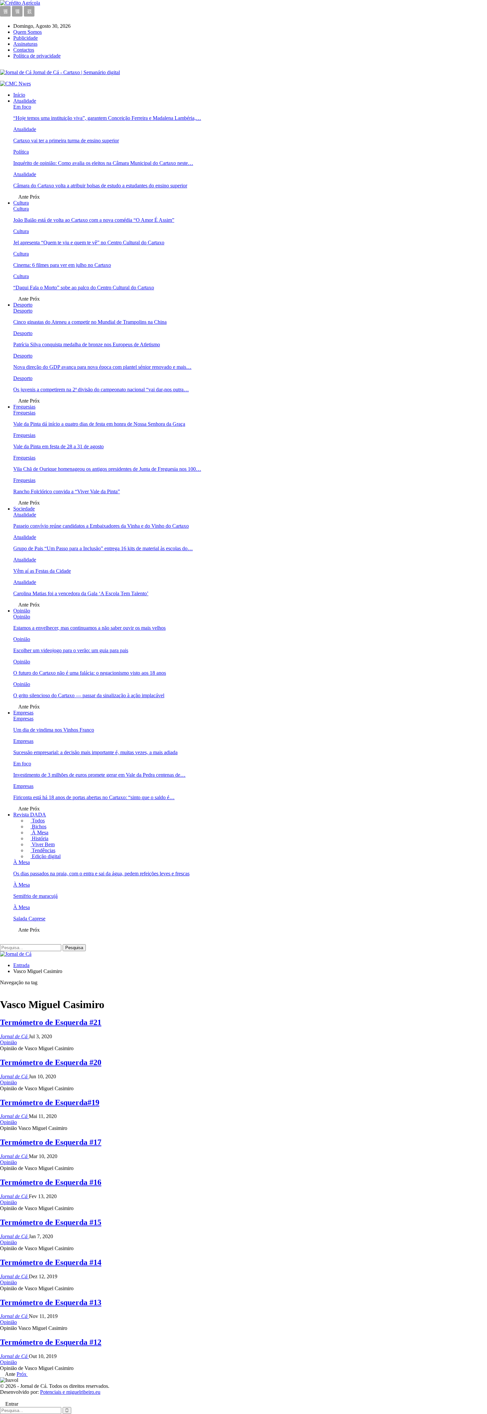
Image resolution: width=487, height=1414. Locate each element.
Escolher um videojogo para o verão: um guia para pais (70, 650)
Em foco (22, 107)
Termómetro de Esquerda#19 (49, 1102)
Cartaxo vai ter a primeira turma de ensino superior (66, 140)
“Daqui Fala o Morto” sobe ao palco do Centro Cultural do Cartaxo (83, 287)
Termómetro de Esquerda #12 (50, 1342)
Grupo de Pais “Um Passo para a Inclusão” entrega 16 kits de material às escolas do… (103, 548)
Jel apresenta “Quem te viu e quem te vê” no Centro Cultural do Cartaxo (88, 242)
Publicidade (25, 38)
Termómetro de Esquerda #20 (50, 1062)
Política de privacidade (37, 56)
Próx (22, 1374)
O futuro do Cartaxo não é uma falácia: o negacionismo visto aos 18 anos (89, 673)
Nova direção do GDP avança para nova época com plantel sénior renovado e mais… (102, 367)
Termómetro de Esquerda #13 (50, 1302)
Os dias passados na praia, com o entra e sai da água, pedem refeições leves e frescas (101, 873)
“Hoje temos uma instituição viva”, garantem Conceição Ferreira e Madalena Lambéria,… (107, 118)
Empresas (23, 712)
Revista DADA (29, 814)
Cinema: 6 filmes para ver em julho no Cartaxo (62, 265)
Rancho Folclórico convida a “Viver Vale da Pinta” (66, 491)
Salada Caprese (29, 918)
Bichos (38, 826)
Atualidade (24, 101)
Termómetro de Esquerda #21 (50, 1022)
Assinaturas (25, 44)
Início (19, 95)
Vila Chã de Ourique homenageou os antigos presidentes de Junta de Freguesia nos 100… (107, 469)
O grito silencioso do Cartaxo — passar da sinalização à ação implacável (88, 695)
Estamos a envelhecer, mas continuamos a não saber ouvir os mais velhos (89, 628)
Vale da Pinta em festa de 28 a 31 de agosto (58, 446)
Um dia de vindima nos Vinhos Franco (53, 730)
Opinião (21, 610)
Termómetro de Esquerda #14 (50, 1262)
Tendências (42, 850)
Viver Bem (42, 844)
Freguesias (24, 407)
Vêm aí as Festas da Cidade (42, 571)
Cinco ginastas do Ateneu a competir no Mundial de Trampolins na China (90, 322)
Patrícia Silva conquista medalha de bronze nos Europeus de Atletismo (86, 344)
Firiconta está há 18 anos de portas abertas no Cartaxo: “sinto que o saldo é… (94, 797)
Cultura (21, 203)
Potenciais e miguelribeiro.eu (70, 1392)
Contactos (23, 50)
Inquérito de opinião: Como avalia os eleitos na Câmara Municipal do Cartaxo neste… (103, 163)
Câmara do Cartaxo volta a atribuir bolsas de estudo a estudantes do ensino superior (100, 185)
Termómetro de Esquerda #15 (50, 1222)
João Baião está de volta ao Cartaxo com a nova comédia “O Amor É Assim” (93, 220)
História (39, 838)
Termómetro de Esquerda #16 (50, 1182)
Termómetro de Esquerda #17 (50, 1142)
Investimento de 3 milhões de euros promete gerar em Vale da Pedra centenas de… (99, 775)
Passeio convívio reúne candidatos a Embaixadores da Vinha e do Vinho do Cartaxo (101, 526)
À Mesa (39, 832)
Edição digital (45, 856)
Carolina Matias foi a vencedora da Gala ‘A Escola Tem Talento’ (80, 593)
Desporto (22, 305)
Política (21, 152)
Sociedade (24, 509)
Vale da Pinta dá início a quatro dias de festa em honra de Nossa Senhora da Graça (99, 424)
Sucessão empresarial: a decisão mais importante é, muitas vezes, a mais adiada (95, 752)
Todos (37, 820)
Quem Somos (27, 32)
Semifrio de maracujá (35, 896)
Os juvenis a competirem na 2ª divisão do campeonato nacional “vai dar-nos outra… (101, 389)
